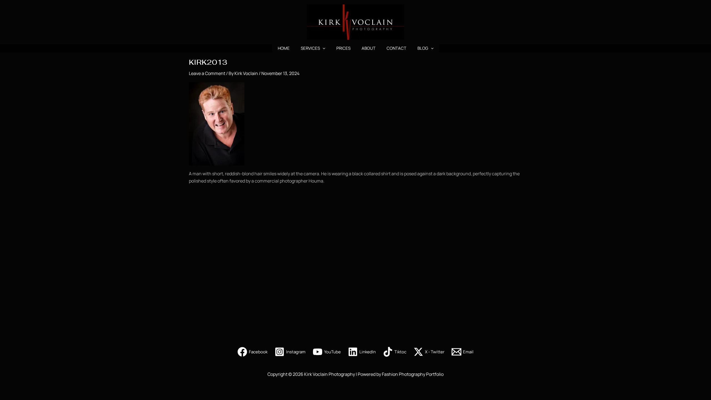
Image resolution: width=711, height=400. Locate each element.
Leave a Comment (207, 73)
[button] (322, 48)
